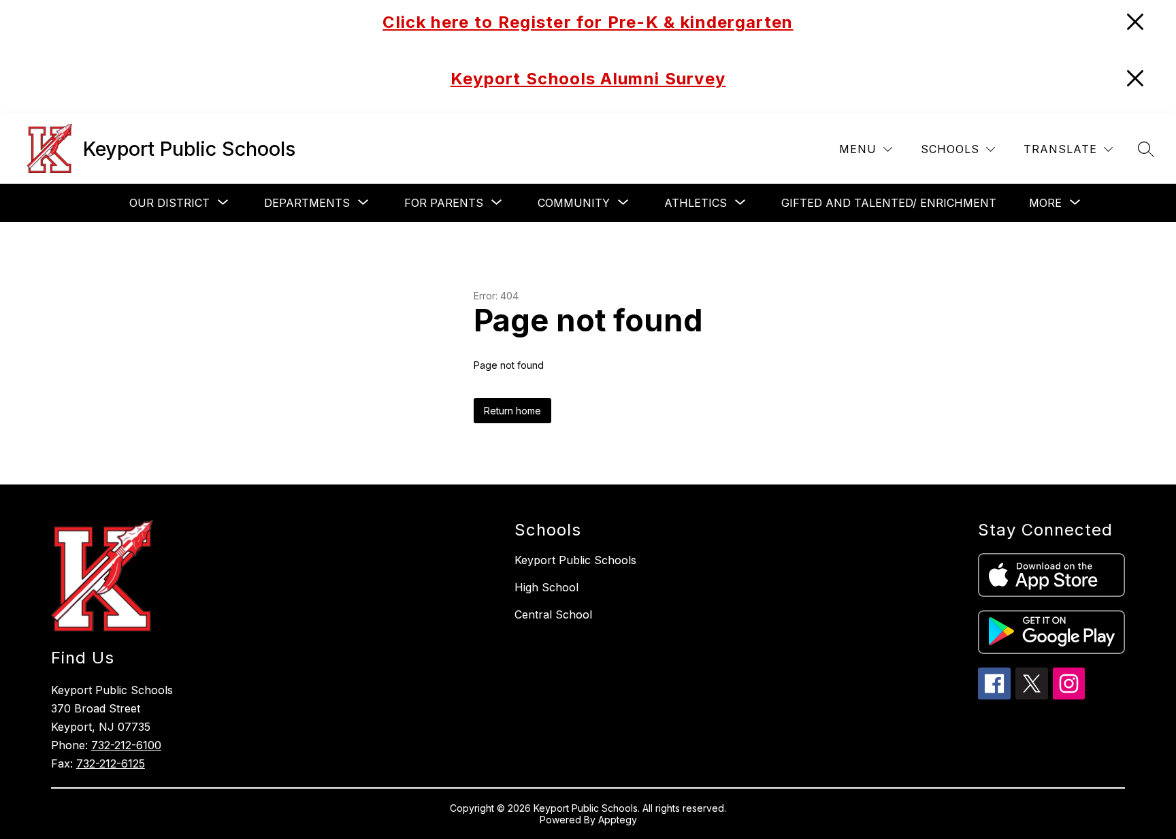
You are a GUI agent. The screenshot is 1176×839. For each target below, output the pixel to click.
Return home (512, 410)
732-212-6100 (126, 745)
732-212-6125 (110, 763)
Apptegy (617, 819)
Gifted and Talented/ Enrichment (888, 203)
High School (546, 587)
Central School (553, 614)
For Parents (443, 203)
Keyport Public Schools (575, 560)
